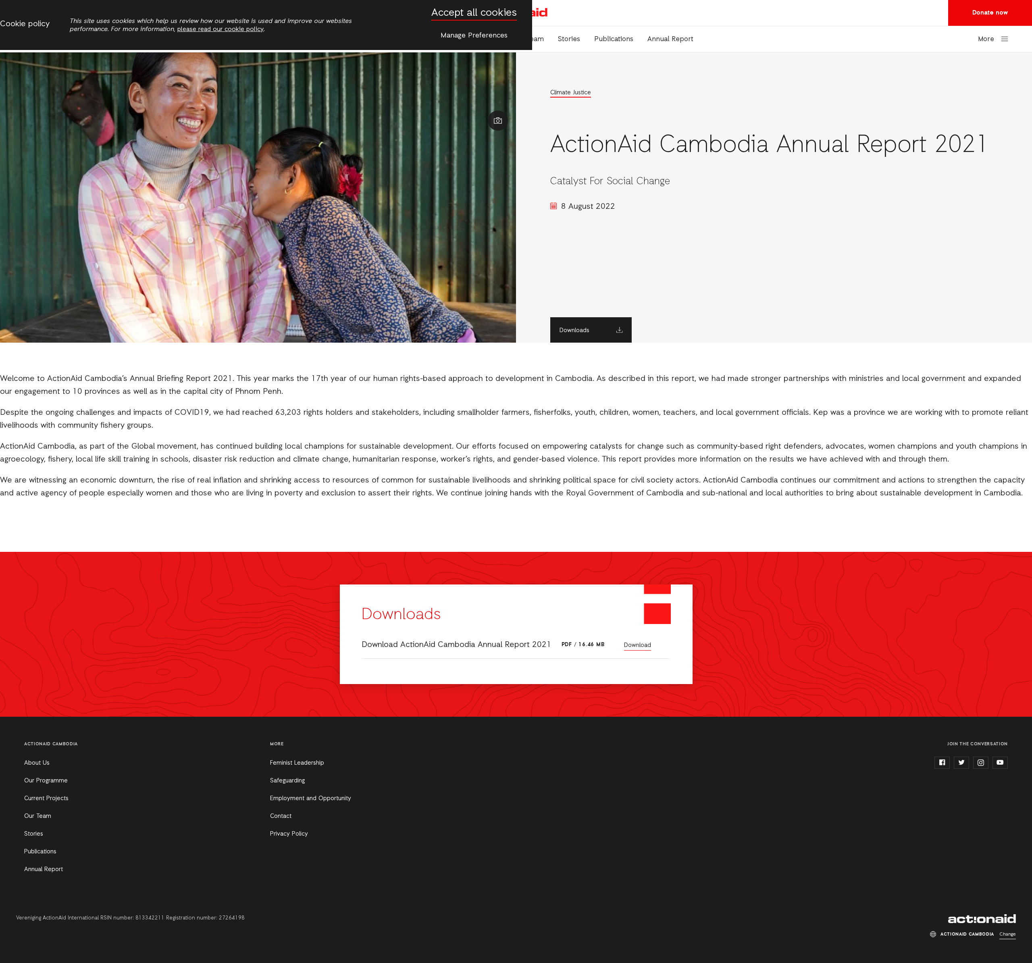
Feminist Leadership (297, 763)
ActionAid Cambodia (982, 918)
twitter (961, 763)
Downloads (574, 331)
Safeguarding (287, 781)
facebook (942, 763)
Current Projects (46, 799)
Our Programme (46, 781)
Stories (569, 39)
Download (637, 645)
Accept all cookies (474, 13)
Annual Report (670, 39)
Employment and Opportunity (310, 799)
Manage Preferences (474, 35)
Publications (613, 39)
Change (1007, 934)
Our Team (37, 816)
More (986, 39)
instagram (980, 763)
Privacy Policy (289, 834)
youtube (1000, 763)
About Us (37, 763)
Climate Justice (570, 93)
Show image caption (498, 120)
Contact (280, 816)
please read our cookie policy (220, 29)
